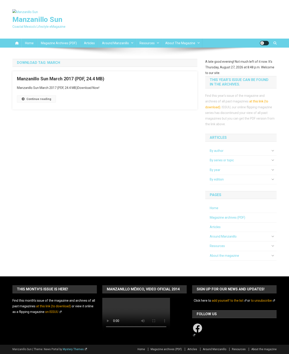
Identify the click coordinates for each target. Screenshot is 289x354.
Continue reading (38, 99)
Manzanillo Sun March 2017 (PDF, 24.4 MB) (60, 78)
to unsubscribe (261, 300)
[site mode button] (264, 43)
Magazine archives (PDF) (59, 43)
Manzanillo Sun (37, 19)
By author (217, 151)
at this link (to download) (53, 306)
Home (29, 43)
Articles (89, 43)
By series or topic (222, 160)
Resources (147, 43)
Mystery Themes (73, 349)
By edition (217, 179)
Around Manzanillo (115, 43)
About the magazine (180, 43)
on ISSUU (51, 312)
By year (215, 170)
